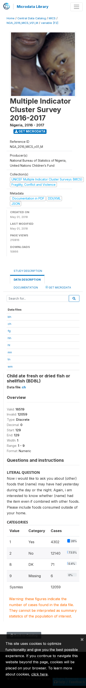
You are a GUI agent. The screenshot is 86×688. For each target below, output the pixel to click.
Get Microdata (31, 131)
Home (11, 18)
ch (9, 323)
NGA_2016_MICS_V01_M (22, 23)
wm (10, 366)
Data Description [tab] (27, 279)
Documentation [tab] (26, 287)
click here (39, 674)
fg (9, 331)
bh (9, 316)
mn (10, 352)
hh (9, 338)
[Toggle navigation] (76, 6)
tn (9, 359)
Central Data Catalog (31, 18)
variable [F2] (49, 23)
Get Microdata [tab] (59, 287)
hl (9, 345)
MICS (52, 18)
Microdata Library (33, 6)
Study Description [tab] (28, 270)
